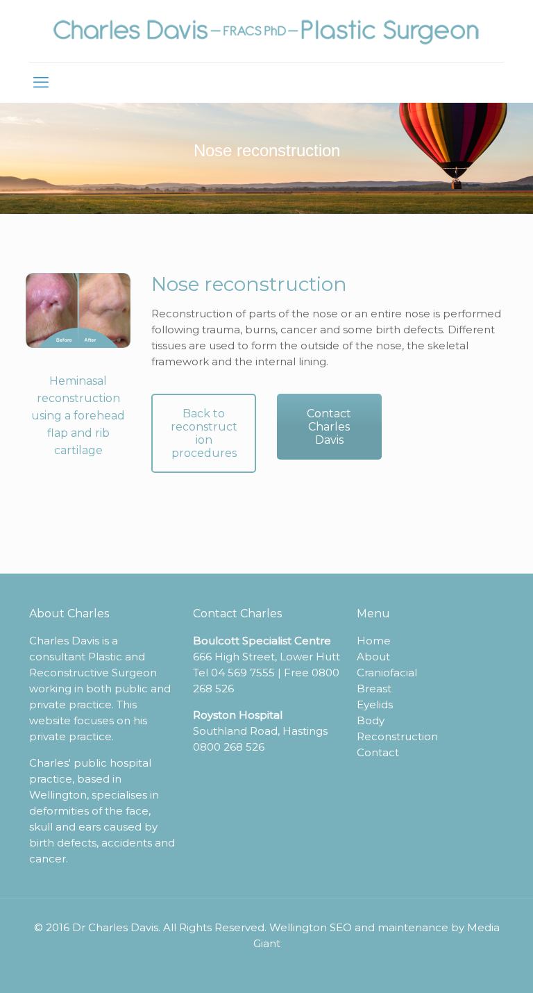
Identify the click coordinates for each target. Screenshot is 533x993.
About (373, 656)
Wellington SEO (310, 927)
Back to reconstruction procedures (204, 433)
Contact (378, 752)
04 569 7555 (243, 672)
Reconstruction (397, 736)
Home (374, 640)
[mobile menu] (41, 82)
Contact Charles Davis (329, 427)
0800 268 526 (228, 746)
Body (370, 720)
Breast (374, 688)
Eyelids (375, 704)
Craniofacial (387, 672)
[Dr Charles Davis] (266, 31)
